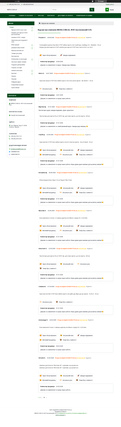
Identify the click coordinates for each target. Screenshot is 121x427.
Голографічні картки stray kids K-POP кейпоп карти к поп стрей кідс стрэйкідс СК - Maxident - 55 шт (70, 45)
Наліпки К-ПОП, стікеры (18, 37)
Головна (12, 15)
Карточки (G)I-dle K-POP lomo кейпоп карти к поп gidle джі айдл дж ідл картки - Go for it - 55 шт (69, 294)
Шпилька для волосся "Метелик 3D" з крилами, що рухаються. (59, 365)
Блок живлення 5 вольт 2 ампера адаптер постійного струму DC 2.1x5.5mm (63, 327)
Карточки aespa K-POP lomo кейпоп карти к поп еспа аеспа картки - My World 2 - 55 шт (66, 80)
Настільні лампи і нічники (18, 62)
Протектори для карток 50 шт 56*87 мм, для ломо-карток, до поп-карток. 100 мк (65, 116)
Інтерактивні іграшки (17, 84)
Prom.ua (69, 410)
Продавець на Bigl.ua (60, 411)
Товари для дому (16, 53)
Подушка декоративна (18, 64)
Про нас (41, 15)
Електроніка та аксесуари (19, 59)
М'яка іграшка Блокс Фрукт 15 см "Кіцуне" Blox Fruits (56, 180)
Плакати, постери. (16, 67)
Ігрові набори (15, 87)
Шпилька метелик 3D (17, 50)
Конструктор (15, 56)
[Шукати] (92, 9)
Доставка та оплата (65, 15)
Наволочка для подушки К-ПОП (19, 41)
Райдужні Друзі (16, 82)
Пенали (13, 76)
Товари (11, 27)
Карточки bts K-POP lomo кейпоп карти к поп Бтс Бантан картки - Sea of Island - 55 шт (66, 142)
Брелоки (13, 73)
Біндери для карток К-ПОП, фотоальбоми (19, 33)
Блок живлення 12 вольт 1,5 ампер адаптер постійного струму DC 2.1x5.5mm (63, 218)
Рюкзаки (13, 79)
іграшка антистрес (16, 70)
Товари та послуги (26, 15)
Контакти (50, 15)
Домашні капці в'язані (17, 47)
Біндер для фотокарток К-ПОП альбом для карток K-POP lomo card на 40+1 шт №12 (66, 47)
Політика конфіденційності (79, 413)
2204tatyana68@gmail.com (18, 149)
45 (44, 397)
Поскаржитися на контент (64, 413)
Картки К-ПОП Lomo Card (18, 30)
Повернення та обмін (84, 15)
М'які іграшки (15, 44)
